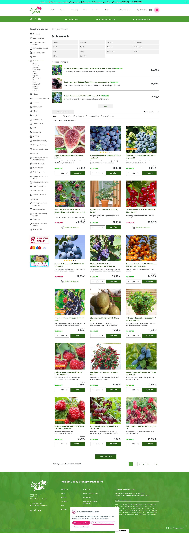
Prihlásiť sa (143, 10)
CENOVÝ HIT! (108, 116)
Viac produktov (106, 457)
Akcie (53, 10)
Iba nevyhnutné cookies (81, 527)
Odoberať (122, 531)
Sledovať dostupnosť (71, 227)
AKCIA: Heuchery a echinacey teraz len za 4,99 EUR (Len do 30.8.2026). (117, 2)
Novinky (63, 10)
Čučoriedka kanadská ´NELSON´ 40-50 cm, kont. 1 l (82, 96)
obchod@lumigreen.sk (39, 505)
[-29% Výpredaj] (141, 143)
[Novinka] (70, 143)
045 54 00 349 (37, 503)
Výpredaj (75, 10)
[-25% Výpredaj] (70, 197)
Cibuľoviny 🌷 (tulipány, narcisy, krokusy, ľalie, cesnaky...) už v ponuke (65, 2)
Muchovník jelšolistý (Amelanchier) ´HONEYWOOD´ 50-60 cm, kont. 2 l (89, 68)
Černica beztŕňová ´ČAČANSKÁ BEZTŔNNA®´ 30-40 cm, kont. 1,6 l (86, 82)
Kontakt (64, 509)
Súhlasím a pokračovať (81, 523)
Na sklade (70, 120)
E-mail (117, 500)
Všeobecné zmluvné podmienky (90, 502)
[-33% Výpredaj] (70, 413)
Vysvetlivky (87, 497)
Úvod (53, 29)
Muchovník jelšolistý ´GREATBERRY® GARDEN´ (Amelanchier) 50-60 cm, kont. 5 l (70, 212)
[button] (186, 526)
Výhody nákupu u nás (90, 493)
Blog (62, 505)
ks (63, 173)
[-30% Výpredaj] (141, 251)
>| (156, 464)
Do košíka (77, 173)
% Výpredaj (93, 116)
